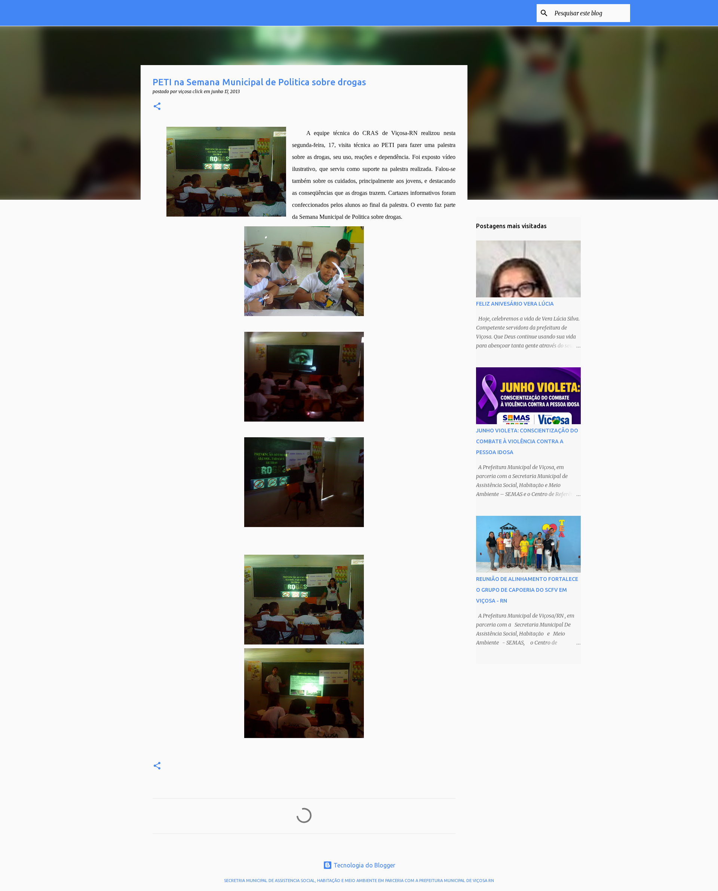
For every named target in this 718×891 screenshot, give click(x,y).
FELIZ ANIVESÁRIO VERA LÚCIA (515, 304)
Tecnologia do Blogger (363, 865)
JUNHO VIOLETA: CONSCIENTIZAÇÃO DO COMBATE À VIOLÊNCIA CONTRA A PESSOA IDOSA (527, 441)
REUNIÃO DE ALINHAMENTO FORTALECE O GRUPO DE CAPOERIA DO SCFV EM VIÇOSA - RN (527, 590)
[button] (157, 107)
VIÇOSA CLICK (142, 12)
